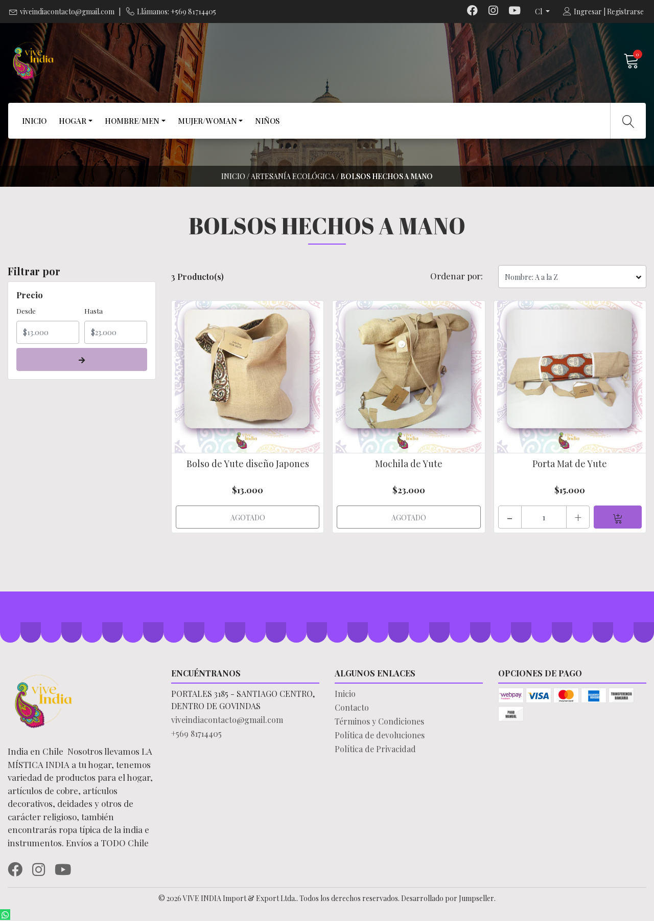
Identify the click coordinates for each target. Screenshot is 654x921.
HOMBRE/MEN (132, 121)
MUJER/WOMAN (207, 121)
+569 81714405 (196, 733)
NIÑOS (267, 121)
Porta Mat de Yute (569, 463)
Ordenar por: (456, 275)
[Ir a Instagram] (493, 11)
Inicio (233, 176)
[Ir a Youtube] (514, 11)
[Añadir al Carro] (618, 517)
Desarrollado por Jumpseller (447, 898)
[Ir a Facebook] (472, 11)
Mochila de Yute (408, 463)
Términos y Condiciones (379, 721)
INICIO (34, 121)
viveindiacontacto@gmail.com (67, 11)
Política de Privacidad (375, 748)
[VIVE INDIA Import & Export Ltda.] (167, 60)
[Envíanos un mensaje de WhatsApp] (5, 914)
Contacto (352, 707)
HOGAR (72, 121)
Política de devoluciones (380, 735)
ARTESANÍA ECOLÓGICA (293, 176)
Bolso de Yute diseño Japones (247, 463)
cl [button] (539, 11)
